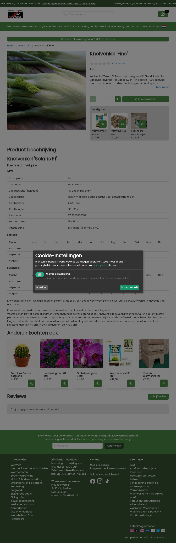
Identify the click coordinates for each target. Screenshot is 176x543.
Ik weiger (41, 287)
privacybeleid (101, 265)
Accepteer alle (129, 287)
